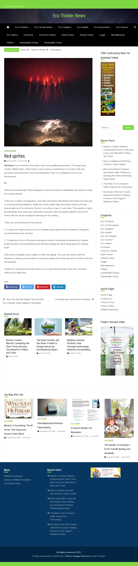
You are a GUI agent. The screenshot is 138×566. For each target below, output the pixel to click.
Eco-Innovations (102, 27)
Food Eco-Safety (47, 34)
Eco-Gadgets (64, 27)
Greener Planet (10, 150)
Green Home (68, 34)
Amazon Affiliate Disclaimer (17, 479)
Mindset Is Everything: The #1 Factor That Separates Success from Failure (18, 430)
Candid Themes (97, 556)
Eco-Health (82, 27)
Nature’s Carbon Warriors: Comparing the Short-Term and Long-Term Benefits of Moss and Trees (18, 346)
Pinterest (43, 286)
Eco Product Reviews (116, 338)
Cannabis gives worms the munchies (72, 299)
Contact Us (106, 298)
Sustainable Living (52, 42)
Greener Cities (86, 34)
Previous (104, 351)
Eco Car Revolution (43, 27)
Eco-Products (21, 27)
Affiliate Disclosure (110, 309)
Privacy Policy (107, 306)
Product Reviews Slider (113, 322)
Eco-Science (122, 27)
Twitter (28, 286)
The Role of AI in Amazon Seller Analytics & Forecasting (62, 516)
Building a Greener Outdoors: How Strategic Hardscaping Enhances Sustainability (78, 344)
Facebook (13, 286)
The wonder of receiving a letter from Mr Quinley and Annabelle (117, 449)
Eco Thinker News (69, 15)
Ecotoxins (28, 34)
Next (130, 351)
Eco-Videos (12, 34)
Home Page (106, 294)
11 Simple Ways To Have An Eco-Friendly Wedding (117, 355)
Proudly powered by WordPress (48, 556)
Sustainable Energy (29, 42)
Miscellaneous (118, 34)
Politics (10, 42)
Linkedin (59, 286)
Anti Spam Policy (12, 483)
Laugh (102, 34)
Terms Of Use (107, 302)
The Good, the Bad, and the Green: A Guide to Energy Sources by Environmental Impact (48, 344)
